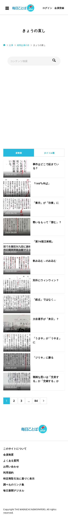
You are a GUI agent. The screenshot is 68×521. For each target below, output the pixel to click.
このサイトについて (15, 448)
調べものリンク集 (13, 484)
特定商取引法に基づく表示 (19, 478)
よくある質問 (11, 460)
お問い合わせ (11, 466)
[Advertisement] (34, 106)
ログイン (47, 7)
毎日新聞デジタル (13, 490)
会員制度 (8, 454)
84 (36, 401)
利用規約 (8, 472)
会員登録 (59, 7)
